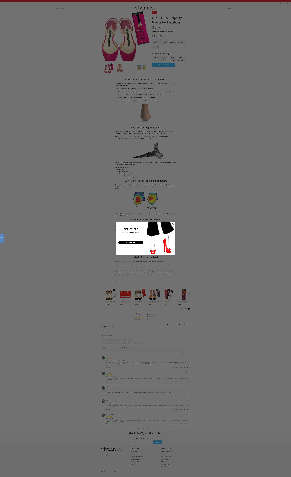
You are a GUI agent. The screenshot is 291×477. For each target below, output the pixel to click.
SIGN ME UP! (130, 242)
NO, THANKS (130, 247)
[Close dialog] (173, 223)
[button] (2, 238)
